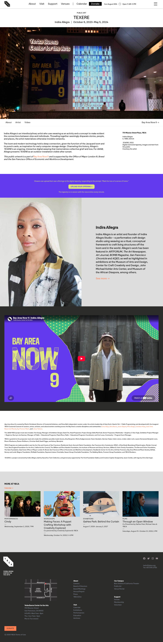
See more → (103, 278)
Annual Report (78, 592)
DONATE (10, 628)
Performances (78, 613)
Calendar (82, 3)
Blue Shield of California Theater (126, 584)
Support (52, 3)
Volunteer (118, 605)
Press (75, 594)
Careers (76, 584)
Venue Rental (119, 589)
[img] (22, 504)
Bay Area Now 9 (41, 156)
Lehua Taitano (37, 429)
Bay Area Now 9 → (150, 122)
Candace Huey (140, 426)
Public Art (117, 586)
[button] (81, 186)
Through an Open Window (138, 521)
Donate (95, 3)
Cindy (7, 521)
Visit (41, 3)
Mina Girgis (131, 426)
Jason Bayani (122, 426)
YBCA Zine (77, 597)
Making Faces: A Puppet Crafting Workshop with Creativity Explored (57, 525)
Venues (65, 3)
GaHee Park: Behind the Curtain (101, 521)
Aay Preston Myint (23, 429)
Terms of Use (21, 635)
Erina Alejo (105, 426)
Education (77, 615)
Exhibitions (77, 610)
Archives (76, 618)
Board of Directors (80, 586)
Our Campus (119, 581)
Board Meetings (79, 589)
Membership (119, 602)
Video (27, 122)
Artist (18, 122)
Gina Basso (113, 426)
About (32, 3)
